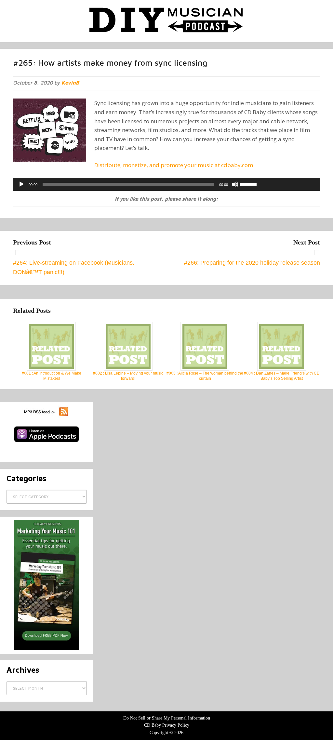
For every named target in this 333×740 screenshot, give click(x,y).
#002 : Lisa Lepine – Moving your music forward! (128, 376)
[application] (166, 184)
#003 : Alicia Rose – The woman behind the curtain (204, 376)
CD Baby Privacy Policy (166, 725)
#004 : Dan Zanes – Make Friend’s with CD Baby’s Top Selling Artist (282, 376)
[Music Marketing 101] (47, 585)
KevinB (70, 83)
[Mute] (235, 184)
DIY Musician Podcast (166, 19)
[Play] (21, 184)
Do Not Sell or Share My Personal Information (166, 718)
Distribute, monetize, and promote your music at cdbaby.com (173, 165)
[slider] (249, 184)
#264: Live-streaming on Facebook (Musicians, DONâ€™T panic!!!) (73, 267)
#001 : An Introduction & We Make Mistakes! (51, 376)
